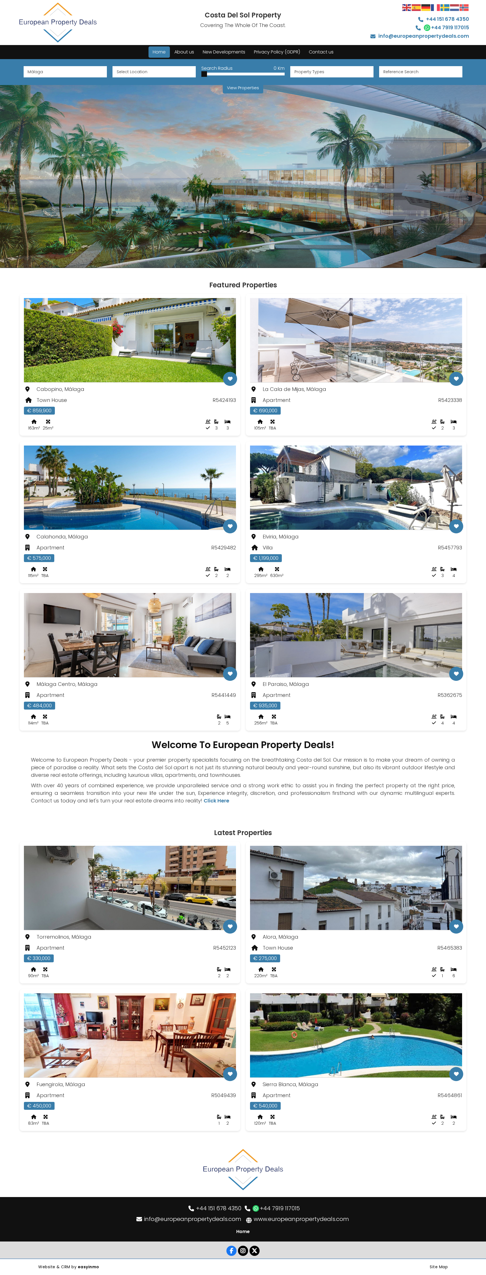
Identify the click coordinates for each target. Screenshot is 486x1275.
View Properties (243, 88)
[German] (426, 7)
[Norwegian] (464, 7)
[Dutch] (455, 7)
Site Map (439, 1267)
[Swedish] (445, 7)
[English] (407, 7)
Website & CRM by (68, 1267)
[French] (435, 7)
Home (243, 1231)
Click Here (216, 800)
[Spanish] (416, 7)
